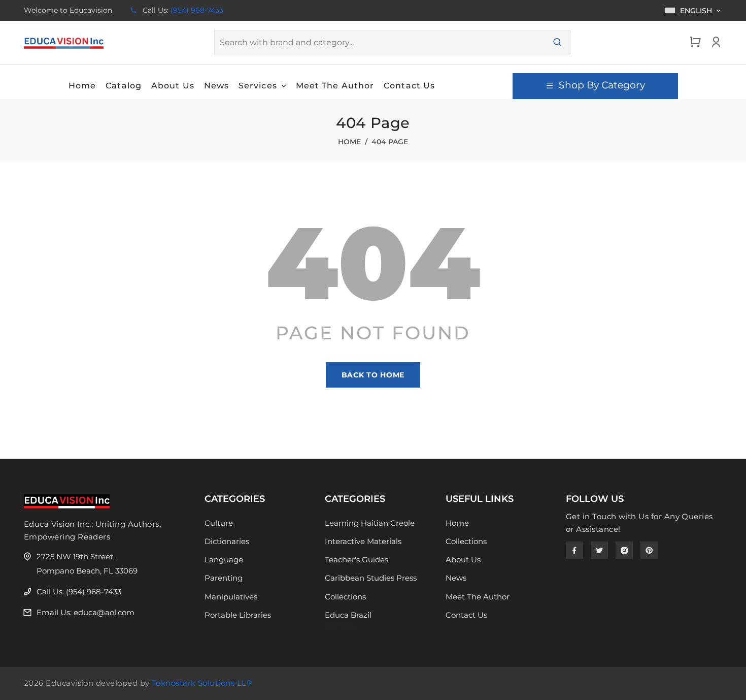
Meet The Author (478, 596)
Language (224, 559)
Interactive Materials (363, 541)
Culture (219, 523)
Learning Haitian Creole (370, 523)
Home (349, 142)
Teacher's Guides (356, 559)
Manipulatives (231, 596)
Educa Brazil (348, 615)
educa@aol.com (104, 612)
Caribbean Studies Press (371, 578)
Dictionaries (227, 541)
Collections (345, 596)
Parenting (224, 578)
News (456, 578)
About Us (463, 559)
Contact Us (466, 615)
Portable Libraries (238, 615)
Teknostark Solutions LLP (202, 683)
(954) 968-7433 (197, 10)
